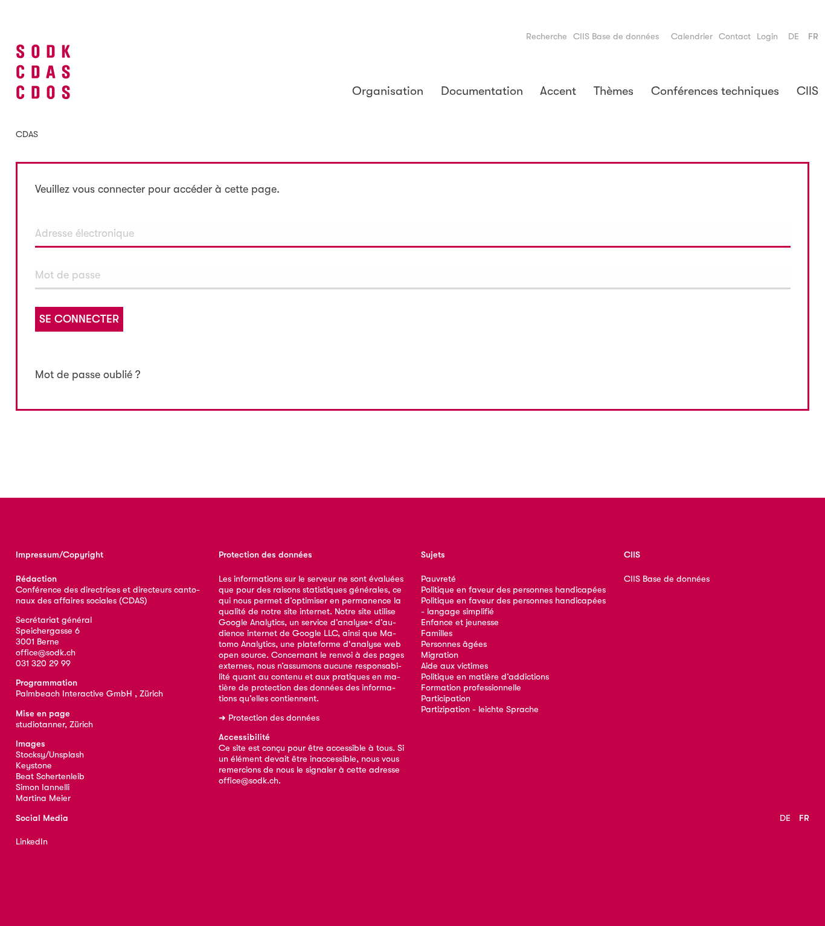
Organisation (387, 91)
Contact (735, 36)
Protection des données (273, 718)
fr (813, 36)
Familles (436, 633)
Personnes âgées (454, 644)
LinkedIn (32, 842)
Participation (445, 698)
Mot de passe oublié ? (88, 374)
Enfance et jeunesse (460, 622)
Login (767, 36)
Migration (439, 655)
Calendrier (692, 36)
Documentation (482, 91)
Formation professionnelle (471, 688)
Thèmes (614, 91)
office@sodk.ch (45, 653)
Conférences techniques (715, 91)
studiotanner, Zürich (54, 724)
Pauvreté (438, 579)
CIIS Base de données (616, 36)
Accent (558, 91)
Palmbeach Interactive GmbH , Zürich (89, 694)
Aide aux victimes (454, 666)
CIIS (807, 91)
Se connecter (79, 319)
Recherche (546, 36)
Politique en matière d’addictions (485, 677)
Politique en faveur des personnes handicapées (513, 590)
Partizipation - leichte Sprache (480, 709)
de (793, 36)
